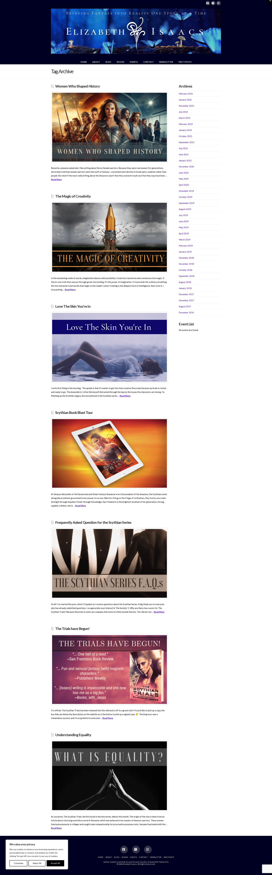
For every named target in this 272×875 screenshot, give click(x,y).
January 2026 (185, 99)
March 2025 (184, 118)
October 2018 (185, 270)
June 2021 (184, 154)
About (109, 857)
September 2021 (186, 142)
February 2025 (186, 124)
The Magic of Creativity (73, 196)
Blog (116, 857)
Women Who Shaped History (77, 86)
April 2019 (184, 233)
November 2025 (186, 105)
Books (125, 857)
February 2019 (186, 245)
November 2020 (186, 166)
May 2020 (184, 178)
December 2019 (186, 191)
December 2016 (186, 312)
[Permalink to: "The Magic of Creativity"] (109, 237)
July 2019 (183, 215)
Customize (18, 863)
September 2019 (186, 203)
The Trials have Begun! (72, 628)
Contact (143, 857)
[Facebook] (208, 3)
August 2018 (185, 282)
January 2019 (185, 251)
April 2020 (184, 185)
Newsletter (156, 857)
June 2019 (184, 221)
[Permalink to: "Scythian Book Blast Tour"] (109, 453)
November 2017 (186, 300)
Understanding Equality (73, 735)
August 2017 (185, 306)
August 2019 (185, 209)
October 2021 (185, 136)
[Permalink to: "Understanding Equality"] (109, 775)
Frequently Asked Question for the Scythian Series (93, 522)
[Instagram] (218, 3)
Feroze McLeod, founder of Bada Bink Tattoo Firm (147, 862)
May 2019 (184, 227)
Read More (56, 179)
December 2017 (186, 294)
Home (100, 857)
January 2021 (185, 160)
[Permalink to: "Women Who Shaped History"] (109, 127)
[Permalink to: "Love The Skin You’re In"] (109, 347)
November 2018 (186, 264)
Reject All (37, 863)
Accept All (55, 863)
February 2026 (186, 93)
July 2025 (183, 112)
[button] (269, 2)
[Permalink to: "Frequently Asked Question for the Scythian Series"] (109, 563)
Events (133, 857)
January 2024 (185, 130)
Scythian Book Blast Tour (74, 412)
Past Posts (169, 857)
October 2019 (185, 197)
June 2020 (184, 172)
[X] (213, 3)
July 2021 (183, 148)
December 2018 (186, 258)
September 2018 (186, 276)
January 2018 (185, 288)
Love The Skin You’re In (73, 306)
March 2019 (184, 239)
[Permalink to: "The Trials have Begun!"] (109, 669)
